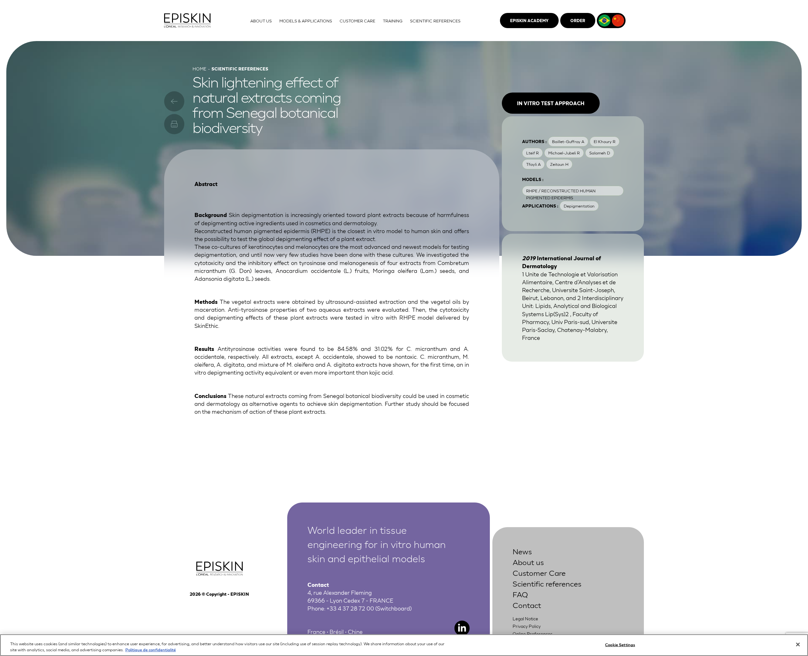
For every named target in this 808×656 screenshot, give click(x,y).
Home (199, 68)
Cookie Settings (620, 644)
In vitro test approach (551, 102)
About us (528, 562)
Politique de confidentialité (150, 649)
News (522, 551)
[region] (404, 645)
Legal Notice (525, 618)
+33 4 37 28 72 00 (350, 608)
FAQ (520, 594)
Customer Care (539, 572)
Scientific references (547, 583)
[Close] (798, 645)
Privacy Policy (527, 626)
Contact (527, 605)
